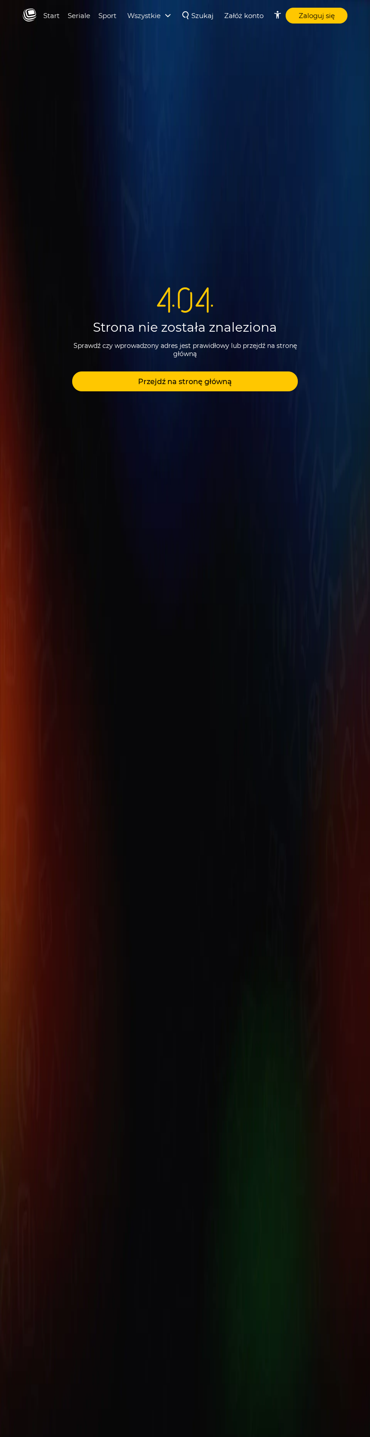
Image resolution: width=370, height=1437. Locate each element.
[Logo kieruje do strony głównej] (30, 16)
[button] (185, 381)
